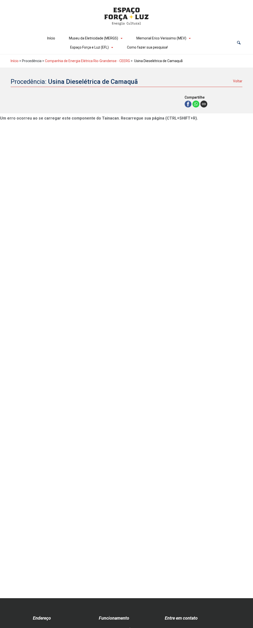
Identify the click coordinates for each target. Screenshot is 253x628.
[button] (238, 43)
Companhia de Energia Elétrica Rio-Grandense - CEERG (87, 61)
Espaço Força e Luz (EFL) (89, 47)
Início (51, 38)
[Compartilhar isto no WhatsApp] (196, 103)
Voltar (237, 81)
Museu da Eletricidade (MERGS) (93, 38)
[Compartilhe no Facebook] (188, 103)
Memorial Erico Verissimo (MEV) (161, 38)
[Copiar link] (203, 104)
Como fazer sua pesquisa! (147, 47)
